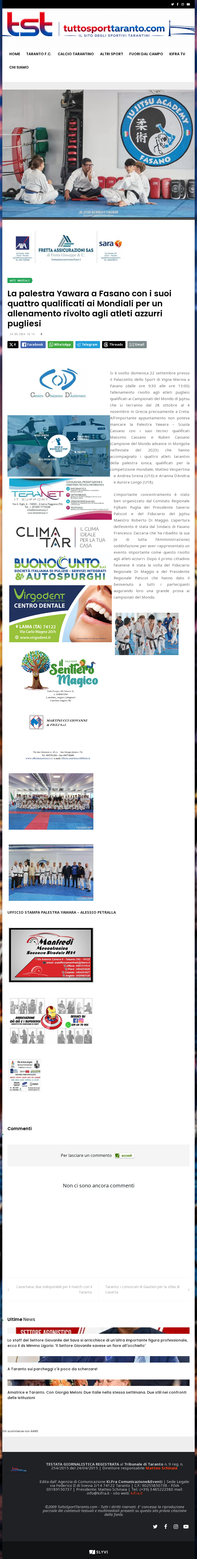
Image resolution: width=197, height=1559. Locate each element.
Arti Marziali (20, 280)
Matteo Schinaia (161, 1467)
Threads (116, 344)
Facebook (35, 344)
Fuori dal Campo (146, 53)
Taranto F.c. (39, 53)
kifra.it (137, 1493)
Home (14, 53)
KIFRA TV (177, 53)
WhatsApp (62, 344)
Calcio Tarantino (76, 53)
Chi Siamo (19, 67)
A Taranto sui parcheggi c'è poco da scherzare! (52, 1369)
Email (139, 344)
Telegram (89, 344)
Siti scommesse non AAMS (20, 1431)
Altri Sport (111, 53)
